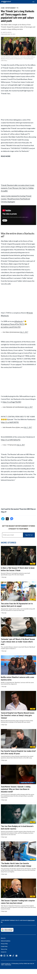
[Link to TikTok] (13, 956)
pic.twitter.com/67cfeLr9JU (11, 327)
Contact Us (3, 952)
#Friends (30, 313)
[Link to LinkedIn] (16, 956)
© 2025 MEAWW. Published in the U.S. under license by (14, 920)
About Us (3, 938)
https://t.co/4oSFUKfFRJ (10, 422)
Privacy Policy (4, 943)
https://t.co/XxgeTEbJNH (12, 402)
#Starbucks (5, 316)
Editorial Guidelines (5, 941)
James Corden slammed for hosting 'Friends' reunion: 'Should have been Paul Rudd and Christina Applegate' (16, 199)
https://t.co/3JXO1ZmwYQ (10, 440)
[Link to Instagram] (4, 956)
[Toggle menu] (34, 2)
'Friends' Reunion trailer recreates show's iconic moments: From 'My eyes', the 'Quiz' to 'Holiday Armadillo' (17, 188)
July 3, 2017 (24, 332)
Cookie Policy (4, 946)
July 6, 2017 (29, 407)
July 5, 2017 (28, 427)
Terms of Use (4, 949)
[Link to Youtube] (10, 956)
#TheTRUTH (20, 324)
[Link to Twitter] (7, 956)
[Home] (6, 1)
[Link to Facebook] (1, 956)
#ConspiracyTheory (8, 324)
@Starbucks (18, 321)
